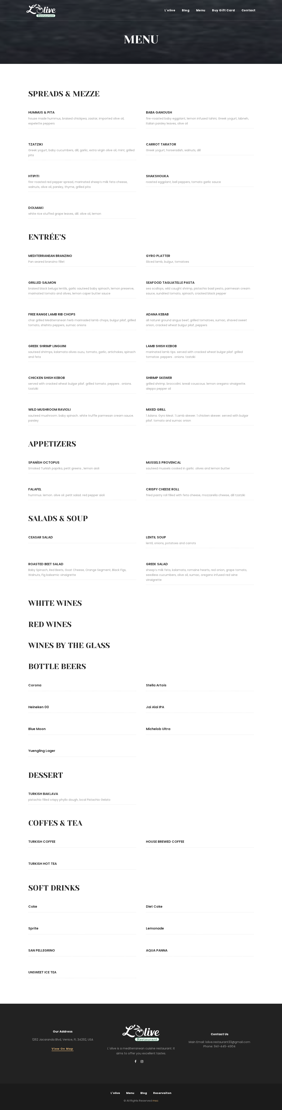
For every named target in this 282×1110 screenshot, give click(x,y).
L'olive (170, 10)
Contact (249, 10)
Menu (200, 10)
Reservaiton (162, 1093)
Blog (185, 10)
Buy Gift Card (223, 10)
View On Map (62, 1049)
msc (155, 1101)
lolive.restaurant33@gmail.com (227, 1042)
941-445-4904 (225, 1046)
